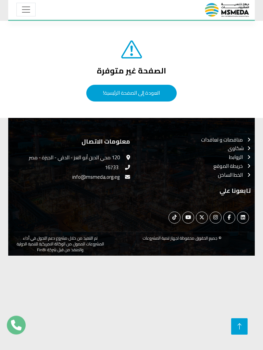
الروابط (236, 157)
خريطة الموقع (228, 166)
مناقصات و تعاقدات (222, 140)
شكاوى (236, 148)
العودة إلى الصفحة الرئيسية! (131, 92)
